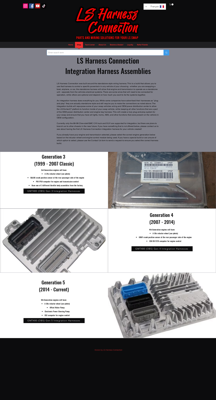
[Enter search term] (166, 52)
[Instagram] (25, 5)
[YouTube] (37, 5)
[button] (171, 4)
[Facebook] (31, 5)
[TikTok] (43, 5)
